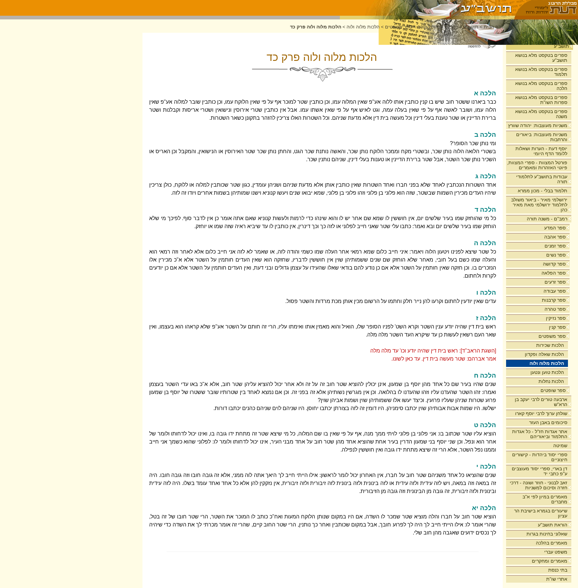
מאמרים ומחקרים (549, 561)
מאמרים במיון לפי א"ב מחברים (544, 499)
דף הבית (492, 26)
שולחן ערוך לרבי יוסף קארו (541, 413)
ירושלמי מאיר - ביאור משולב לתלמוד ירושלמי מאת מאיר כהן (539, 204)
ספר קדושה (554, 264)
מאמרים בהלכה (551, 543)
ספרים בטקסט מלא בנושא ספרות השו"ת (541, 100)
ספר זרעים (555, 282)
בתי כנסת (557, 570)
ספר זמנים (555, 246)
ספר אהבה (555, 236)
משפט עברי (555, 552)
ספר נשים (556, 255)
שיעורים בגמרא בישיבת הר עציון (540, 513)
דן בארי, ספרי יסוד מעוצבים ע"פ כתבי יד (539, 471)
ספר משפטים (552, 336)
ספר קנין (557, 327)
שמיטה (560, 445)
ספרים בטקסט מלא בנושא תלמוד (541, 72)
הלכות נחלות (551, 381)
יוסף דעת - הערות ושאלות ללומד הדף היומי (541, 151)
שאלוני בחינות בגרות (546, 533)
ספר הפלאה (554, 273)
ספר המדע (555, 227)
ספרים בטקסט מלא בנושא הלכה (541, 86)
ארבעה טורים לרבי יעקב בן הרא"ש (541, 402)
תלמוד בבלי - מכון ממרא (542, 190)
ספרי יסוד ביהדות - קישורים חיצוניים (539, 457)
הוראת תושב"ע (552, 524)
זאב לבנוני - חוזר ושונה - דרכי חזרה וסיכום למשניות (538, 485)
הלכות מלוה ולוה (546, 363)
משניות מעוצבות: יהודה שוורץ (537, 125)
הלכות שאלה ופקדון (544, 354)
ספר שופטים (553, 390)
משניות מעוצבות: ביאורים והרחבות (541, 137)
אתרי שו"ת (556, 579)
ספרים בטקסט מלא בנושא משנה (541, 114)
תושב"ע (561, 46)
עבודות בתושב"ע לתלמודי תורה (541, 179)
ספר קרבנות (554, 300)
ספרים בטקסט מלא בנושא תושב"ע (541, 58)
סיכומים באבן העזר (548, 422)
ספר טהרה (555, 309)
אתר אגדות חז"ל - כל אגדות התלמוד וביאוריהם (539, 434)
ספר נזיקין (556, 318)
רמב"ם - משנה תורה (547, 218)
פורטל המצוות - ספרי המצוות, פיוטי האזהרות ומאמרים (537, 165)
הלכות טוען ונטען (547, 372)
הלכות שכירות (550, 345)
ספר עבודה (555, 291)
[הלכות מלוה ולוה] (427, 8)
